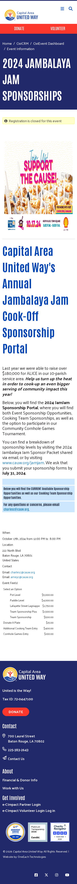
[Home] (38, 0)
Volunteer (58, 28)
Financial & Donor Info (20, 780)
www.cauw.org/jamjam (23, 462)
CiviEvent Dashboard (48, 43)
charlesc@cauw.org (16, 509)
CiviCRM (22, 43)
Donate (19, 28)
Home (7, 43)
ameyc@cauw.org (22, 576)
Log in (50, 810)
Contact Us (16, 759)
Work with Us (13, 788)
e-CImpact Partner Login (21, 804)
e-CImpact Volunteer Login (23, 810)
